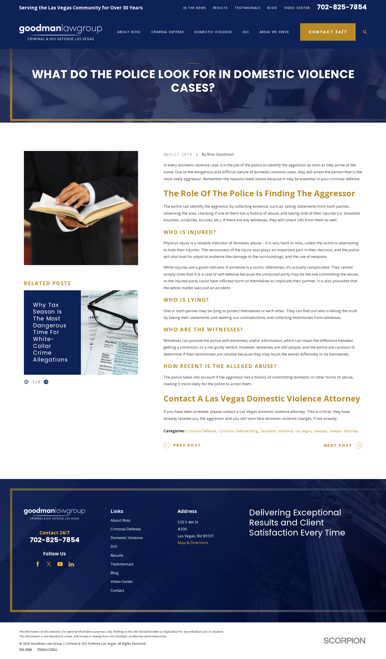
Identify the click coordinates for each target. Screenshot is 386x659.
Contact (117, 590)
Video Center (297, 8)
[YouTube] (60, 564)
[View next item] (46, 382)
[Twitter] (49, 564)
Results (220, 8)
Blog (272, 8)
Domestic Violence (277, 430)
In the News (194, 8)
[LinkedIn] (71, 564)
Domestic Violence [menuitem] (213, 32)
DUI (114, 546)
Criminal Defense (201, 430)
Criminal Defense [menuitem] (167, 32)
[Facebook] (37, 564)
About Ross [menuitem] (129, 32)
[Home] (60, 32)
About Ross (120, 520)
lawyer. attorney (344, 430)
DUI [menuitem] (246, 32)
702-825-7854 (342, 7)
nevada (320, 430)
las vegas (304, 430)
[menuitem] (25, 649)
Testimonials (247, 8)
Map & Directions (193, 542)
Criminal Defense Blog (238, 430)
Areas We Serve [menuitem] (274, 32)
